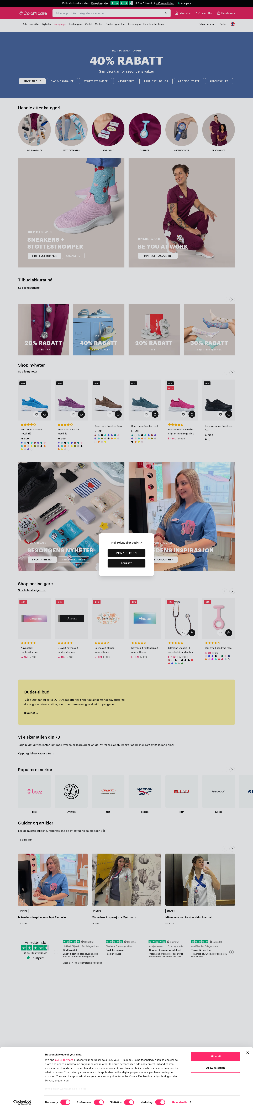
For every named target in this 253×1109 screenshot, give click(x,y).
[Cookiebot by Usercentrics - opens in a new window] (22, 1102)
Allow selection (215, 1067)
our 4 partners (64, 1059)
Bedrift (126, 563)
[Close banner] (247, 1053)
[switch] (99, 1102)
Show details (179, 1102)
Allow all (215, 1056)
